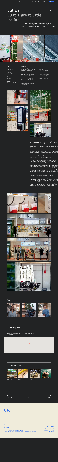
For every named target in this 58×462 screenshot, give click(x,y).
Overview (29, 397)
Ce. (5, 1)
